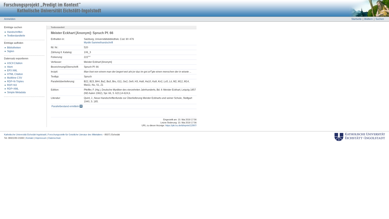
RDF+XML (13, 88)
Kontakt (29, 138)
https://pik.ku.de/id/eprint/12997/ (181, 125)
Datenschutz (54, 138)
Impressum (40, 138)
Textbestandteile (16, 35)
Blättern (368, 19)
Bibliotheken (14, 47)
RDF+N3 (12, 85)
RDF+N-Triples (15, 81)
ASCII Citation (14, 63)
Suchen (379, 19)
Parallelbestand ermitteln (65, 106)
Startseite (356, 19)
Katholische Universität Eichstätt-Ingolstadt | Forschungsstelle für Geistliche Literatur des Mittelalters (53, 134)
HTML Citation (15, 74)
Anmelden (9, 19)
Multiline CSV (14, 77)
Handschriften (14, 32)
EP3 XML (12, 70)
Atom (10, 66)
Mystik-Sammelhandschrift (98, 42)
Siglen (10, 51)
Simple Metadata (16, 92)
